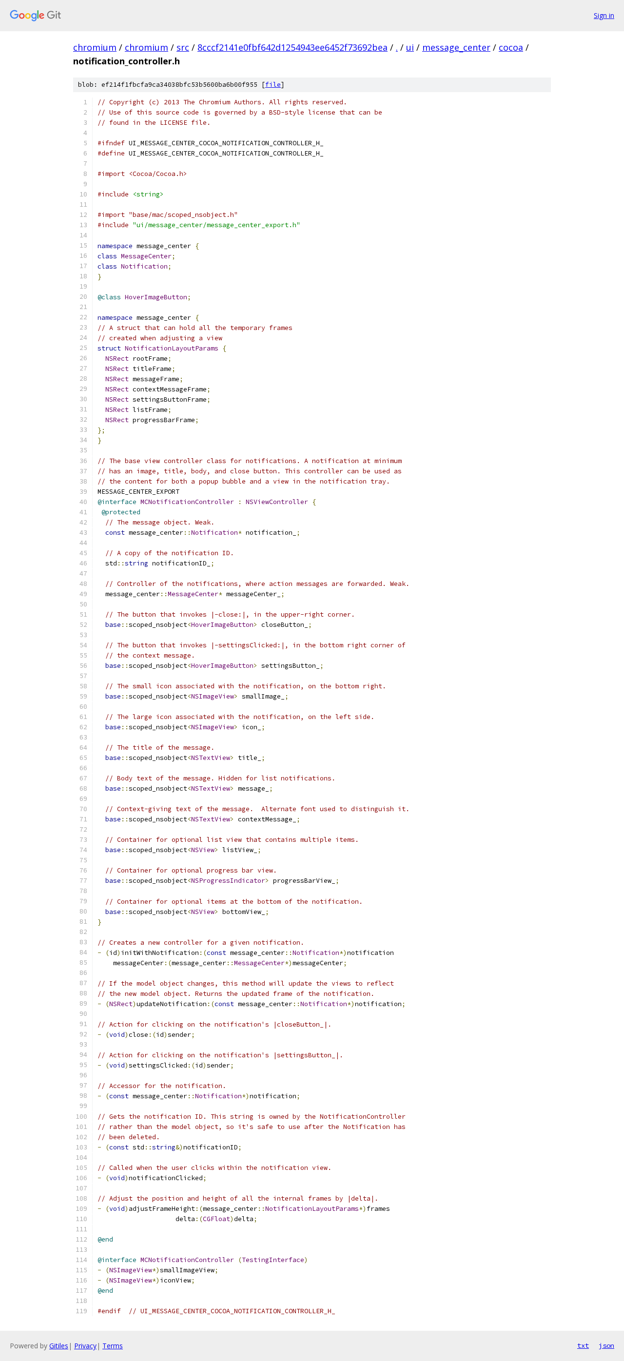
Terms (112, 1345)
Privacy (85, 1345)
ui (410, 47)
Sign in (604, 15)
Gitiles (58, 1345)
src (182, 47)
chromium (95, 47)
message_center (456, 47)
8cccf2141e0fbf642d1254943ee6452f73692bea (292, 47)
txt (583, 1345)
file (273, 84)
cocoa (511, 47)
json (606, 1345)
